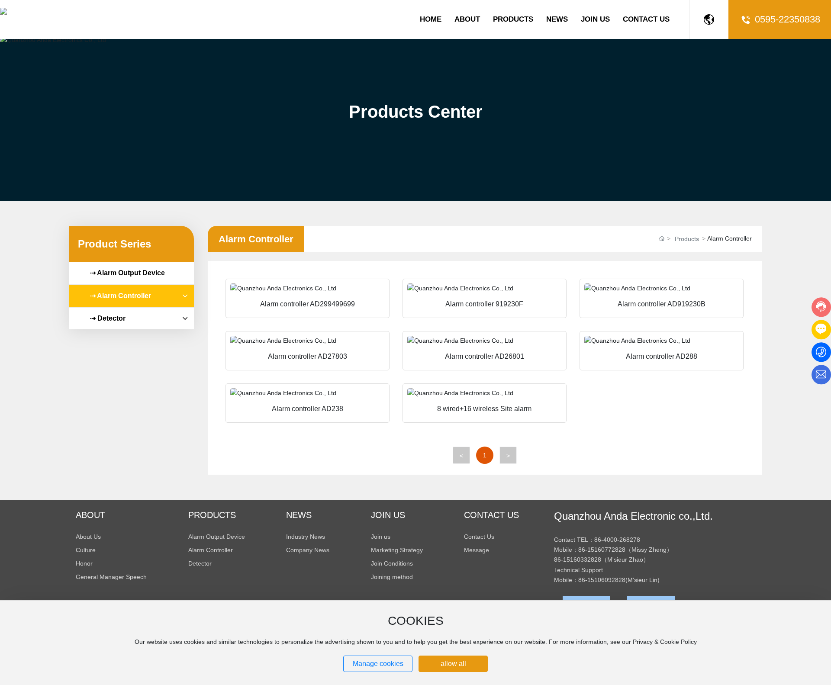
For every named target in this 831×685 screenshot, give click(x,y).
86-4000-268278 (617, 539)
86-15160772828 (601, 549)
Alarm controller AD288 (661, 356)
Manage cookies (378, 663)
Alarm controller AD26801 (484, 356)
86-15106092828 (601, 579)
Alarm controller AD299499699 (307, 304)
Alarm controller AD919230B (661, 304)
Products (687, 238)
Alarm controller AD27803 (307, 356)
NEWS (557, 19)
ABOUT (467, 19)
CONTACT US (646, 19)
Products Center (416, 111)
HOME (430, 19)
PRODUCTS (513, 19)
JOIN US (595, 19)
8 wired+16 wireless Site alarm (484, 408)
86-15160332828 (577, 559)
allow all (453, 663)
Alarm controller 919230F (484, 304)
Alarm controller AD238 (307, 408)
